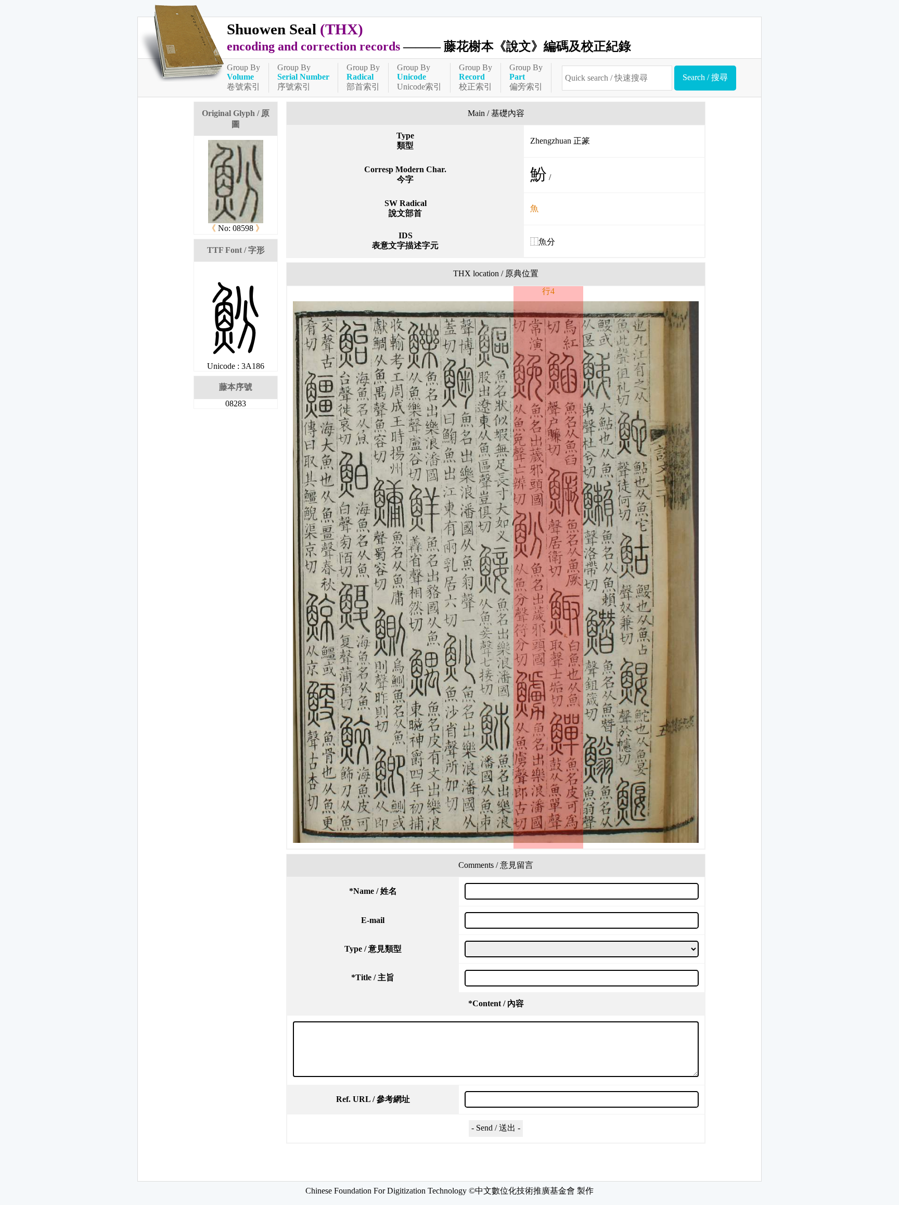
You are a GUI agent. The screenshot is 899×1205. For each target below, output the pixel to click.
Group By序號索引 (303, 77)
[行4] (496, 572)
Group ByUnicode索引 (419, 77)
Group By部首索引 (363, 77)
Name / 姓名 (373, 891)
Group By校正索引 (475, 77)
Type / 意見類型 (373, 948)
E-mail (372, 920)
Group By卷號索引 (243, 77)
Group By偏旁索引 (526, 77)
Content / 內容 (496, 1003)
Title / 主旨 (372, 977)
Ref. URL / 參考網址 (373, 1099)
